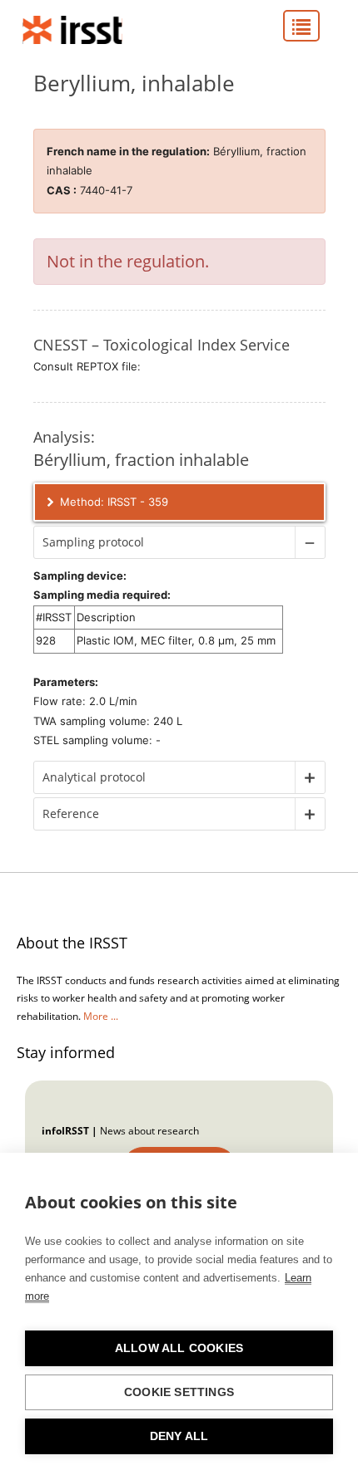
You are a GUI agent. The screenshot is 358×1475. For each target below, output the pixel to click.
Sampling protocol (93, 542)
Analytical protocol (94, 777)
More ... (100, 1016)
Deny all (179, 1436)
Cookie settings (179, 1392)
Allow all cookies (179, 1348)
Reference (70, 813)
